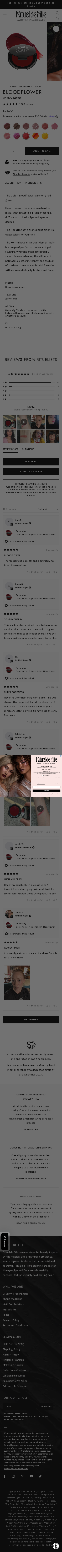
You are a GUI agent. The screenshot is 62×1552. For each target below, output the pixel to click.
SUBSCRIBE (46, 790)
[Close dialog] (60, 756)
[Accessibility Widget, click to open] (56, 1545)
